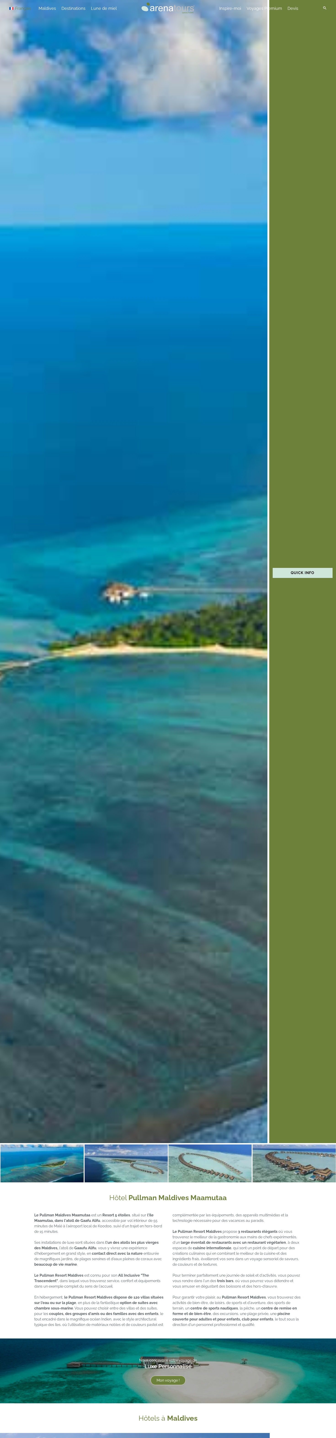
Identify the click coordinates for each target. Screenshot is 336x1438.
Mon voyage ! (168, 1380)
